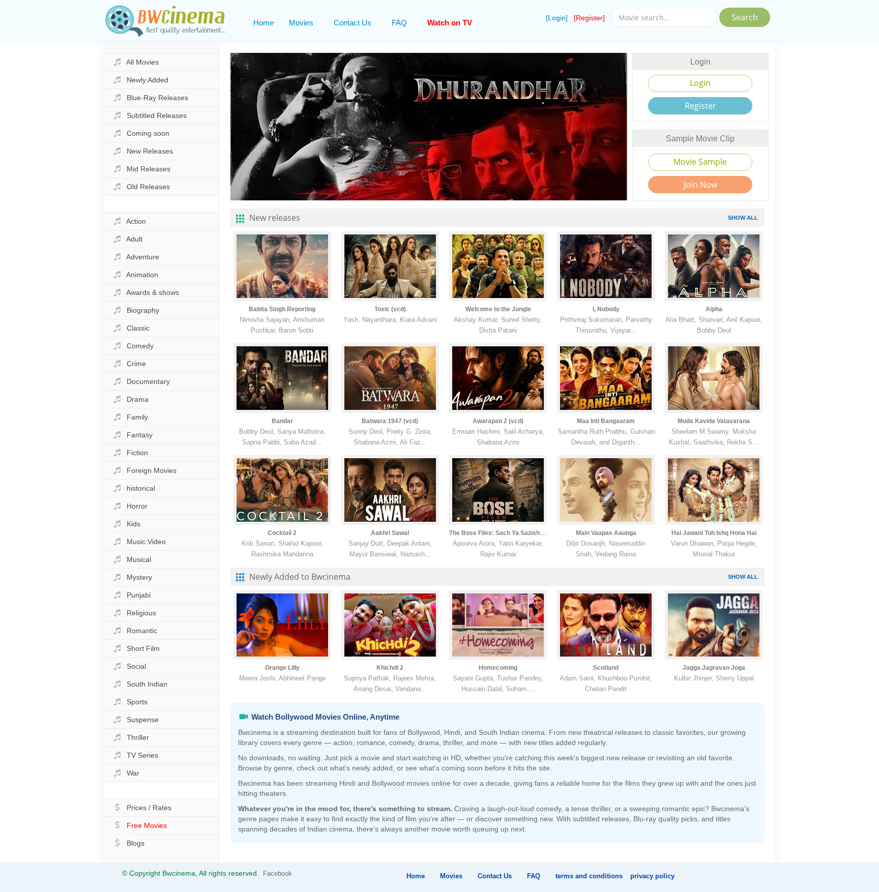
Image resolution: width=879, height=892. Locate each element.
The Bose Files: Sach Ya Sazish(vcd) (501, 533)
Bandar (282, 421)
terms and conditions (589, 876)
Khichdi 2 (389, 667)
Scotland (606, 667)
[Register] (589, 18)
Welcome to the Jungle (498, 309)
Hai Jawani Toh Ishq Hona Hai (713, 533)
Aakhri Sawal (390, 533)
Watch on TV (449, 22)
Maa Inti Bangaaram (606, 421)
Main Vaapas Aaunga (606, 533)
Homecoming (498, 667)
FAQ (399, 22)
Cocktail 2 (282, 533)
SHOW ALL (743, 218)
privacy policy (652, 876)
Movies (301, 22)
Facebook (277, 873)
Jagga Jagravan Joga (714, 667)
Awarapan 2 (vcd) (498, 421)
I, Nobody (606, 309)
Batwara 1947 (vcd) (390, 421)
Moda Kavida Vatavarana (714, 421)
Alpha (714, 309)
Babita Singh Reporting (282, 309)
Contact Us (352, 22)
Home (263, 22)
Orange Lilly (282, 667)
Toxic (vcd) (390, 309)
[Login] (557, 18)
